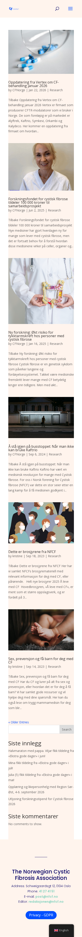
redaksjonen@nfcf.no (46, 901)
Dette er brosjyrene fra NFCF (32, 551)
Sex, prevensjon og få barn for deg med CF (40, 660)
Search (67, 729)
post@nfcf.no (46, 896)
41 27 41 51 (46, 891)
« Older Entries (18, 722)
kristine (17, 556)
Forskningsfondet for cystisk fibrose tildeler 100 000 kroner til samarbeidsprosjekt (38, 202)
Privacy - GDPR (41, 915)
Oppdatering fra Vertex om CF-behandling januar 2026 (33, 84)
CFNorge (18, 90)
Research (56, 90)
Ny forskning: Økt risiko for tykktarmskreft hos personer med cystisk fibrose (36, 336)
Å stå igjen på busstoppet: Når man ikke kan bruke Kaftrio (41, 448)
